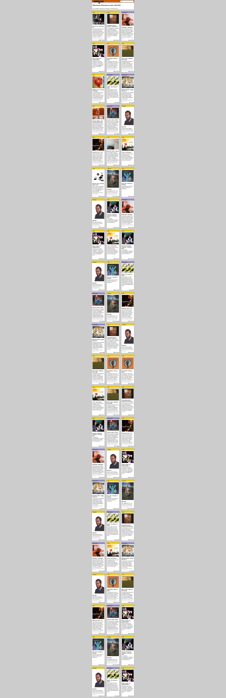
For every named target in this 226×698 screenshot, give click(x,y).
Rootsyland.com (114, 8)
